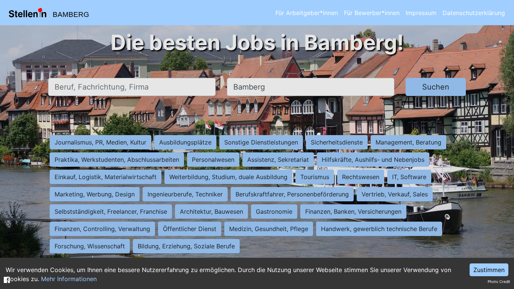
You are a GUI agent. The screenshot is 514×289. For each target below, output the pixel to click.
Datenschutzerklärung (474, 13)
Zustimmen (489, 270)
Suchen (435, 86)
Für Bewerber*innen (372, 13)
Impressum (421, 13)
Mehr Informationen (69, 279)
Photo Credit (499, 281)
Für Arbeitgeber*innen (306, 13)
